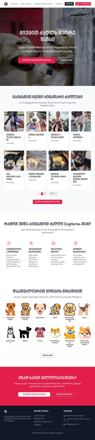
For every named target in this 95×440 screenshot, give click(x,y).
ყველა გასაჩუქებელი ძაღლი (47, 202)
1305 (52, 194)
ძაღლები (69, 4)
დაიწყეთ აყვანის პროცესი (34, 394)
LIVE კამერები (84, 4)
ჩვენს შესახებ (26, 4)
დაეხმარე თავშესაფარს (43, 4)
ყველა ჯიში (48, 355)
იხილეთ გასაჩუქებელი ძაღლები (37, 60)
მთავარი (14, 4)
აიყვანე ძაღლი (39, 416)
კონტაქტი (59, 4)
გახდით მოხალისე (64, 394)
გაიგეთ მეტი (66, 60)
